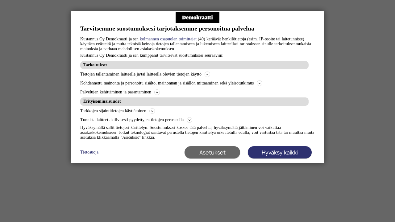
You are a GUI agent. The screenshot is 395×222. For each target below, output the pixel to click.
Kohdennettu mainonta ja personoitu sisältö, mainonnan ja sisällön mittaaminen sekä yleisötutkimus (167, 83)
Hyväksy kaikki (280, 152)
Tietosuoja (89, 152)
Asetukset (212, 152)
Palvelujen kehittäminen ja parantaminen (115, 92)
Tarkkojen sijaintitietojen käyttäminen (113, 111)
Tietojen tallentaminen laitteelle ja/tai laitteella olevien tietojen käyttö (141, 74)
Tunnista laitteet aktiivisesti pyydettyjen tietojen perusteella (132, 119)
